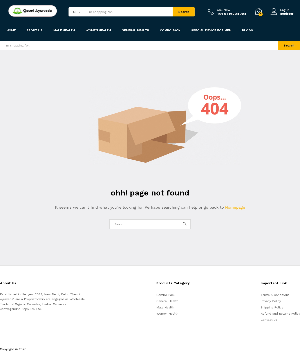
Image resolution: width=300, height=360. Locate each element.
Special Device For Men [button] (211, 30)
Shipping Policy (272, 307)
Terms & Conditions (275, 295)
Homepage (235, 207)
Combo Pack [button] (170, 30)
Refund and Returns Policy (280, 313)
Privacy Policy (271, 301)
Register (286, 13)
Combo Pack (165, 295)
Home (11, 30)
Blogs (247, 30)
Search (183, 12)
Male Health (165, 307)
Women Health (98, 30)
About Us (35, 30)
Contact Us (269, 319)
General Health (167, 301)
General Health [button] (135, 30)
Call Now (223, 9)
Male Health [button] (64, 30)
